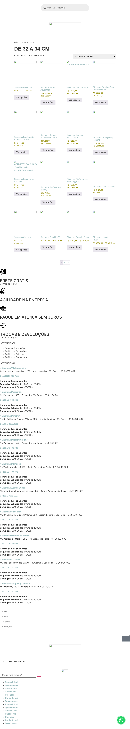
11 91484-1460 (9, 400)
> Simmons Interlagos (10, 464)
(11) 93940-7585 (9, 376)
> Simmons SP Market (10, 560)
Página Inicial (11, 682)
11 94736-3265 (9, 592)
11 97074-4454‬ (9, 520)
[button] (65, 368)
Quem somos (11, 685)
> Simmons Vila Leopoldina (13, 368)
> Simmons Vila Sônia (10, 512)
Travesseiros (11, 701)
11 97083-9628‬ (9, 544)
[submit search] (39, 675)
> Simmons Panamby (10, 416)
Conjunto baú (11, 698)
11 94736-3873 (9, 568)
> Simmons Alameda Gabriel (13, 488)
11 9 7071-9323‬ (9, 496)
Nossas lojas (11, 688)
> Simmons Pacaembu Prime (14, 440)
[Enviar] (126, 638)
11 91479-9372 (9, 472)
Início (16, 42)
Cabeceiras (10, 692)
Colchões (9, 695)
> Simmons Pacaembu (11, 392)
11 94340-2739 (9, 448)
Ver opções (21, 97)
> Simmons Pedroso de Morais (14, 536)
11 (9, 424)
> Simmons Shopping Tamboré (15, 583)
